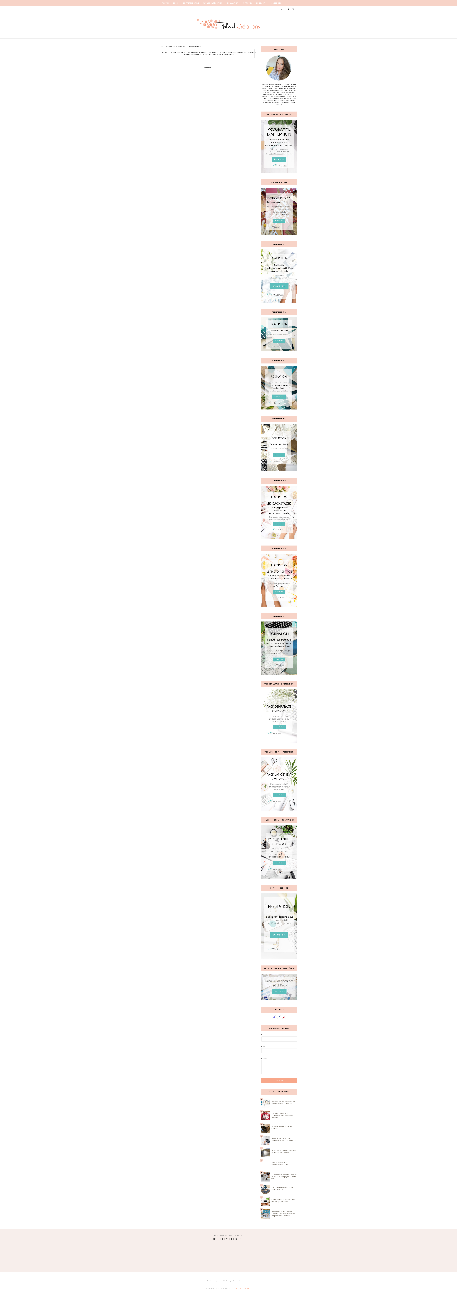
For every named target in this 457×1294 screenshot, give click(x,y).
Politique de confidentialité (236, 1281)
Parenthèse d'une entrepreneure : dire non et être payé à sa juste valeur (283, 1177)
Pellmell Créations (241, 1289)
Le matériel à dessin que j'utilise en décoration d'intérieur (283, 1152)
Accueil (165, 3)
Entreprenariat (191, 3)
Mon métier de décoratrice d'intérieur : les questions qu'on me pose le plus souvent (283, 1214)
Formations (233, 3)
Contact (260, 3)
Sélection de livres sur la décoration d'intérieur (280, 1164)
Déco (175, 3)
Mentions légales (213, 1281)
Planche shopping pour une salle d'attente (282, 1188)
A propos (247, 3)
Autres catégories (212, 3)
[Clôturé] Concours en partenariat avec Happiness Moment (282, 1116)
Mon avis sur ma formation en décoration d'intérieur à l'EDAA (283, 1103)
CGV (223, 1281)
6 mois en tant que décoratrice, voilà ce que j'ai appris (283, 1201)
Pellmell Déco (275, 3)
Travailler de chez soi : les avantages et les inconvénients (283, 1139)
